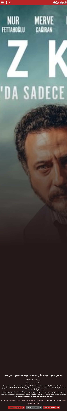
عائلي (18, 400)
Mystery (50, 400)
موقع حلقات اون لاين (33, 403)
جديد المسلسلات (41, 400)
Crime (64, 400)
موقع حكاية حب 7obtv (9, 400)
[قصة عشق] (60, 2)
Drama (58, 400)
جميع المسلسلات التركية (28, 400)
